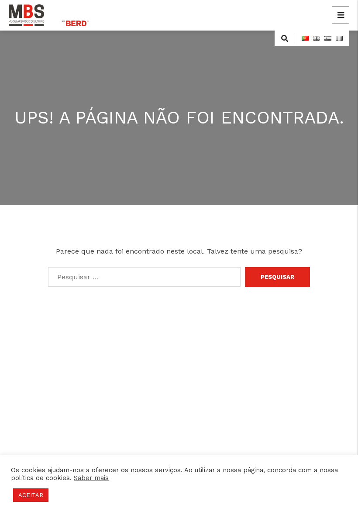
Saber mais (91, 478)
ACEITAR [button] (30, 495)
